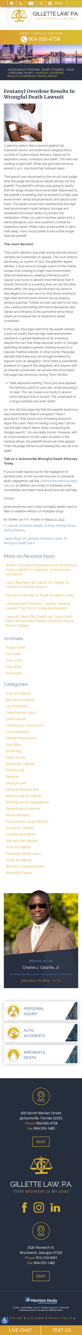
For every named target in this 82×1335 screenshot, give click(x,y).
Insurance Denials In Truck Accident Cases (40, 595)
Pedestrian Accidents (23, 809)
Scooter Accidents (21, 834)
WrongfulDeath (35, 1055)
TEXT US (61, 1330)
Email (31, 3)
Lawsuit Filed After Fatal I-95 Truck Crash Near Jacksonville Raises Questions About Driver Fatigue (40, 621)
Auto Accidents (18, 693)
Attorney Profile (35, 980)
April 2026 (14, 673)
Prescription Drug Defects (27, 821)
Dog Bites (14, 744)
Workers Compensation (25, 866)
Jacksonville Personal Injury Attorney (36, 69)
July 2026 (13, 654)
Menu (58, 3)
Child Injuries (16, 719)
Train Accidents (18, 847)
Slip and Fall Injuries (22, 841)
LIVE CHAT (20, 1330)
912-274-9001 (46, 1257)
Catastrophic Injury (21, 712)
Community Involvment (25, 725)
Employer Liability (20, 764)
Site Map (16, 1318)
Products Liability (20, 828)
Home (11, 3)
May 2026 (13, 667)
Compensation (18, 732)
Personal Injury (21, 73)
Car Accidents (17, 706)
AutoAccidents (34, 1033)
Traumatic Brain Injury (23, 854)
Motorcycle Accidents (23, 796)
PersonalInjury (34, 1011)
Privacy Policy (60, 1318)
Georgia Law (16, 783)
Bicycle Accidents (20, 700)
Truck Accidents (19, 860)
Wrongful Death (19, 873)
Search (40, 3)
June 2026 (14, 660)
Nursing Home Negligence (27, 802)
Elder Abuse (15, 757)
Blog (70, 69)
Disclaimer (36, 1318)
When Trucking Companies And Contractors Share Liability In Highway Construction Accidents (41, 569)
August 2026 (16, 647)
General (12, 777)
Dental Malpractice (21, 738)
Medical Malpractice (22, 789)
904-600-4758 (44, 39)
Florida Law (15, 770)
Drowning (14, 751)
